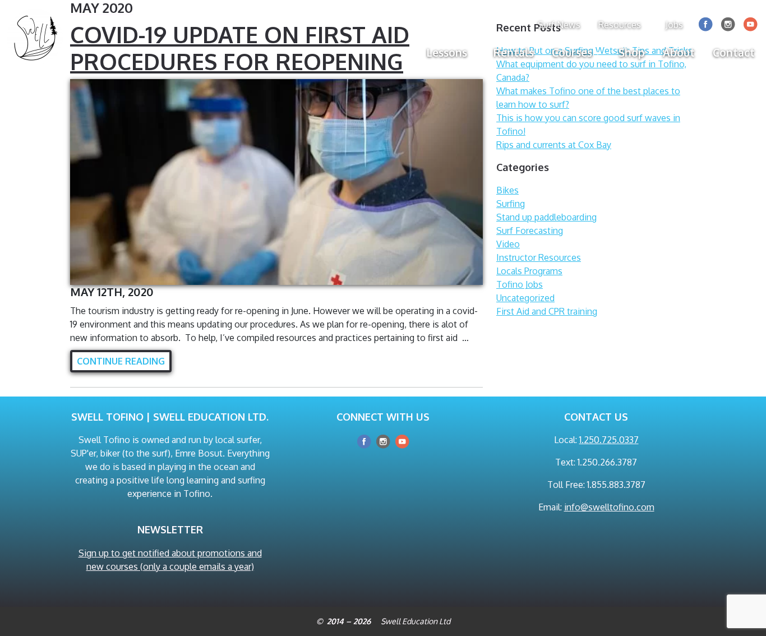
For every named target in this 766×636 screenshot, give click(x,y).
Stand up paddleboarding (546, 217)
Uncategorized (525, 297)
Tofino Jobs (519, 284)
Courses (572, 52)
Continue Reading (121, 361)
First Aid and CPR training (546, 311)
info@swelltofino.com (609, 507)
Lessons (447, 52)
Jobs (674, 24)
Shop (632, 52)
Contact (734, 52)
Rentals (513, 52)
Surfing (510, 203)
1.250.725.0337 (609, 439)
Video (508, 244)
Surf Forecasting (529, 230)
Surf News (559, 24)
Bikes (507, 190)
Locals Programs (529, 270)
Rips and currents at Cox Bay (553, 144)
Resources (619, 24)
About (679, 52)
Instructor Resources (538, 257)
